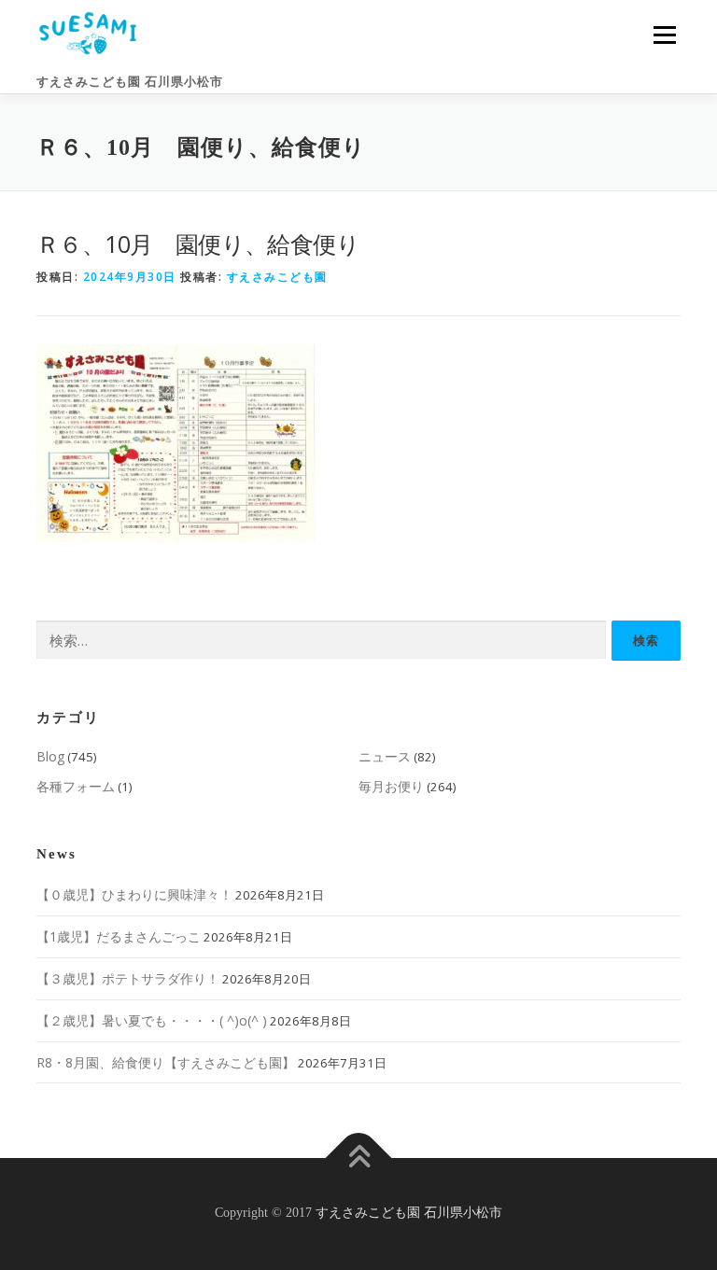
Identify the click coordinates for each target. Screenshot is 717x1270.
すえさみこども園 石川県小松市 (129, 82)
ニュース (384, 756)
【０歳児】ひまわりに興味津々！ (134, 894)
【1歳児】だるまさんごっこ (118, 936)
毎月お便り (391, 786)
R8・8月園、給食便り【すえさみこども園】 (165, 1062)
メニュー (664, 34)
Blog (50, 756)
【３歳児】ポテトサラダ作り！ (127, 978)
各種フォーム (75, 786)
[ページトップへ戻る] (359, 1158)
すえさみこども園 (277, 277)
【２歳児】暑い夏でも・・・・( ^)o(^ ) (151, 1020)
